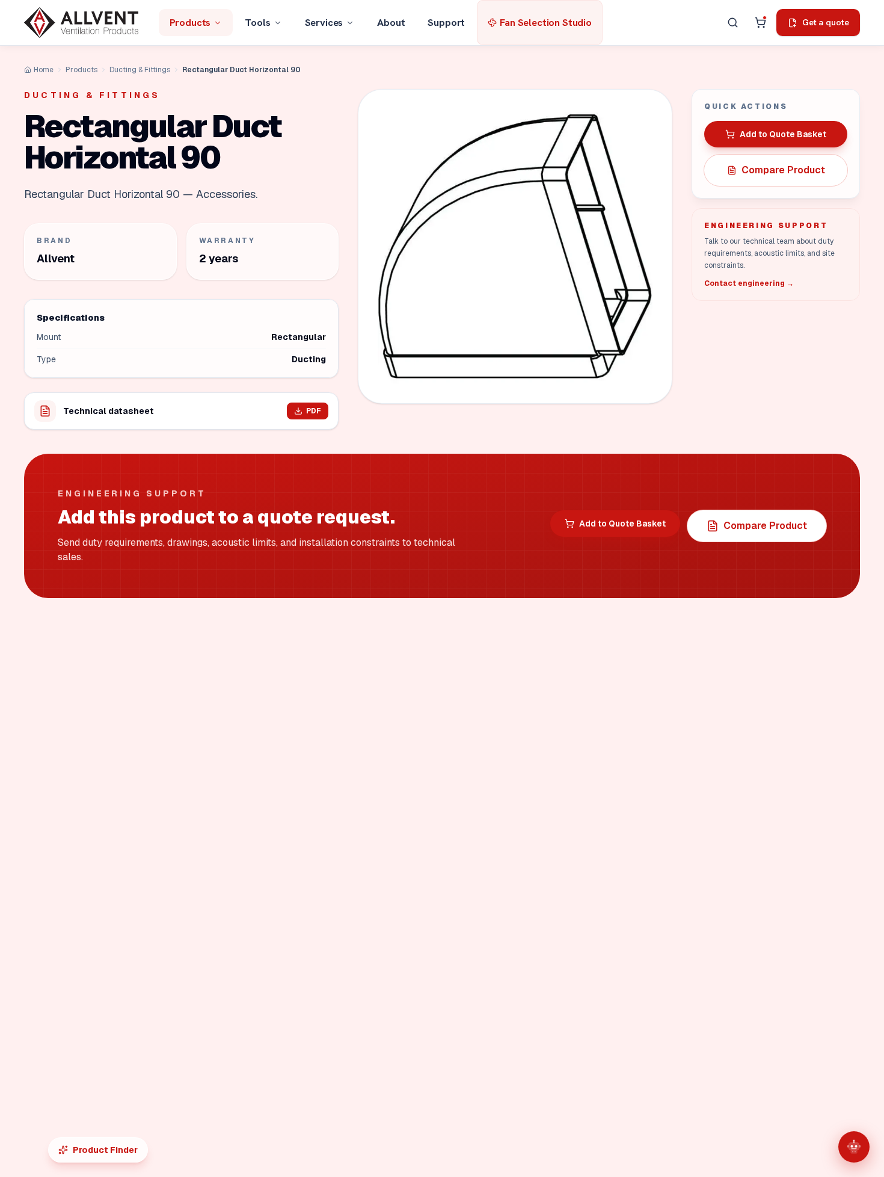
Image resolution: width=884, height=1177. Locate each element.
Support (446, 22)
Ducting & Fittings (139, 70)
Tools (257, 22)
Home (44, 70)
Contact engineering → (749, 283)
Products (190, 22)
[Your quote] (760, 22)
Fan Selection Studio (546, 22)
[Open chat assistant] (854, 1147)
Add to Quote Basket (783, 134)
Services (324, 22)
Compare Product (783, 170)
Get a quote (825, 22)
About (391, 22)
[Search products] (732, 22)
